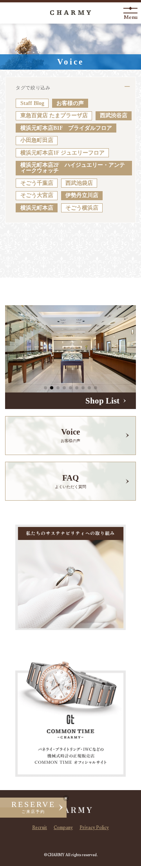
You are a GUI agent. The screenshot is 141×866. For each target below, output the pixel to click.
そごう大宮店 (36, 195)
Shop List (102, 400)
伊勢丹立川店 (81, 195)
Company (63, 828)
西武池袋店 (79, 183)
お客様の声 (70, 103)
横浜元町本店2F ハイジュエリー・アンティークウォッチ (72, 167)
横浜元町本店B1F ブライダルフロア (66, 128)
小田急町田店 (36, 140)
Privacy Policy (94, 828)
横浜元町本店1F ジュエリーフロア (62, 153)
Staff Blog (32, 103)
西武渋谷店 (113, 115)
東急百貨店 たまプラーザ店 (54, 115)
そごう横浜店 (81, 208)
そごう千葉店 (36, 183)
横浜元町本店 (36, 208)
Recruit (39, 828)
